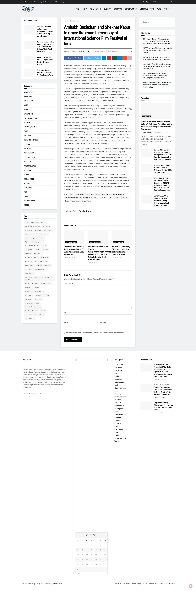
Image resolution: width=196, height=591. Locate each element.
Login (173, 2)
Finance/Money (30, 127)
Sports (27, 183)
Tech (152, 9)
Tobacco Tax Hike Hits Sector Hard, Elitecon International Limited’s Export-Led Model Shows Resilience (157, 85)
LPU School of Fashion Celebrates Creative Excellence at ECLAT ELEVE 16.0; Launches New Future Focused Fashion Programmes (156, 41)
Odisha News (29, 153)
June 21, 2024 (117, 257)
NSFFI (116, 198)
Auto (159, 9)
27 (91, 564)
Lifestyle (144, 9)
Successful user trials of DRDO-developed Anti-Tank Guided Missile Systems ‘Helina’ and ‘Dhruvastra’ (45, 46)
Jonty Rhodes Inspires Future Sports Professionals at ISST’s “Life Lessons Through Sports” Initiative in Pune (155, 75)
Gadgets (27, 136)
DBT (87, 194)
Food (26, 131)
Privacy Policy (38, 2)
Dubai (44, 245)
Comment (68, 284)
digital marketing (38, 238)
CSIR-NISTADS (79, 194)
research (38, 299)
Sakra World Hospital (32, 303)
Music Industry (46, 283)
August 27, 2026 (159, 132)
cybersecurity (43, 234)
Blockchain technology (43, 230)
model (27, 283)
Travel (27, 196)
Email (67, 322)
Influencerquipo (41, 261)
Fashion (27, 122)
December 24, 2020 (99, 51)
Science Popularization (72, 201)
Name (67, 312)
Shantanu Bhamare (31, 311)
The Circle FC (29, 318)
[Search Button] (170, 22)
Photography (30, 157)
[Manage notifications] (190, 586)
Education (118, 9)
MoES (110, 198)
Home (77, 9)
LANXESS (28, 269)
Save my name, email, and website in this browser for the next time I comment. (95, 333)
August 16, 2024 (93, 262)
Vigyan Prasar (86, 201)
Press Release (30, 166)
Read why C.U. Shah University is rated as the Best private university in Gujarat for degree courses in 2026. (157, 66)
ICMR (98, 194)
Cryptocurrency (30, 234)
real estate (28, 299)
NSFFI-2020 (124, 198)
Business (107, 9)
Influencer (28, 261)
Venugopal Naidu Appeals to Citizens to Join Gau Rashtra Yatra (45, 72)
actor (26, 222)
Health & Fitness (31, 140)
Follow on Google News (61, 2)
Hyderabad (45, 257)
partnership (29, 295)
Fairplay (37, 249)
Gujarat (45, 249)
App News (28, 96)
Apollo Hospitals (37, 222)
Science (27, 174)
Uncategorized (30, 201)
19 (87, 559)
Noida (37, 287)
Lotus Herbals (39, 269)
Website (103, 322)
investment (29, 265)
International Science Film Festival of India (78, 198)
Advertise (30, 2)
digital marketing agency (33, 242)
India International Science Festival (113, 194)
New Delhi (28, 287)
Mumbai (35, 283)
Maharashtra (29, 273)
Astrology (28, 101)
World (98, 9)
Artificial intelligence (32, 226)
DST (92, 194)
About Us (23, 2)
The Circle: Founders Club (34, 315)
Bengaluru (28, 230)
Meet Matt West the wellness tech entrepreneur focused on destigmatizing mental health (45, 31)
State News (28, 188)
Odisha (84, 9)
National (28, 148)
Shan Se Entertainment (33, 307)
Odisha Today (84, 51)
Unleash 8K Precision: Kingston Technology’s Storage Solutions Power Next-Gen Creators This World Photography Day (163, 155)
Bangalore (46, 226)
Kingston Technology (43, 265)
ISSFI (95, 198)
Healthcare (38, 253)
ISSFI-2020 (103, 198)
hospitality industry (31, 257)
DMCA (44, 2)
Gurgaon (28, 253)
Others (167, 9)
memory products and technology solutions (37, 278)
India (92, 9)
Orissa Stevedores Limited (34, 291)
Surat (43, 311)
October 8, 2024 (70, 257)
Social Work (29, 179)
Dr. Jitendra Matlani (32, 245)
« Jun (77, 573)
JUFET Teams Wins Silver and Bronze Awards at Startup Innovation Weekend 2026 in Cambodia (157, 50)
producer (39, 295)
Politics (27, 162)
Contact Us (51, 2)
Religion (27, 170)
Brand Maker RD (57, 584)
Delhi (27, 238)
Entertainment (131, 9)
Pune (47, 295)
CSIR (70, 194)
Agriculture (29, 92)
